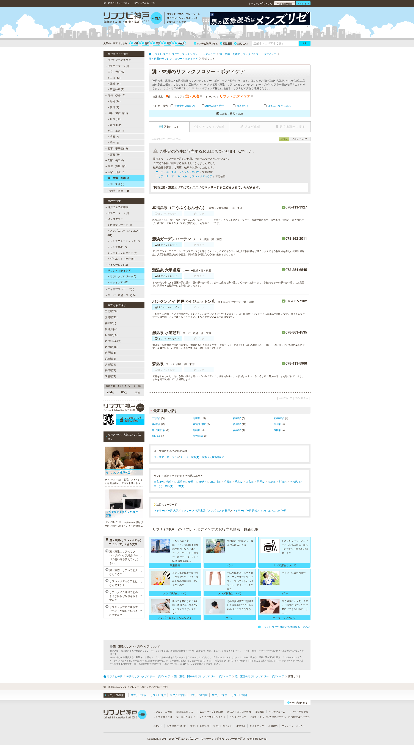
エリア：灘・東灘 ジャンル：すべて (178, 172)
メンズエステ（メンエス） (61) (124, 233)
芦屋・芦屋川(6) (117, 166)
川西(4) (283, 481)
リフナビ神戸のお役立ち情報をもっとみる (285, 627)
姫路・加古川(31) (118, 113)
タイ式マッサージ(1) (166, 457)
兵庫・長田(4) (116, 160)
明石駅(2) (110, 376)
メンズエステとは (162, 716)
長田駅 (277, 430)
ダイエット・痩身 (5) (122, 258)
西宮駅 (237, 424)
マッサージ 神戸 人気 (166, 510)
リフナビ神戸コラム (207, 43)
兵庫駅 (237, 430)
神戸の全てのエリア (119, 59)
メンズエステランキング (212, 716)
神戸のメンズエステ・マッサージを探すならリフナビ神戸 (209, 738)
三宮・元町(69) (116, 71)
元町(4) (170, 481)
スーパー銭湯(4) (189, 457)
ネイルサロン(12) (118, 264)
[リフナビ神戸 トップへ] (133, 18)
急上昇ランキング (185, 716)
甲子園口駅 (158, 430)
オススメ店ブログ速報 (239, 711)
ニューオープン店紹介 (211, 711)
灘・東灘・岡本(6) (118, 178)
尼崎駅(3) (110, 358)
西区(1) (169, 486)
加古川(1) (215, 481)
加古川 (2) (116, 125)
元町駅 (197, 418)
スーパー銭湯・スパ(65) (122, 295)
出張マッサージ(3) (118, 65)
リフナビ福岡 (239, 695)
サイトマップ (257, 726)
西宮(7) (250, 481)
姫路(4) (203, 481)
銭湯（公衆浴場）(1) (214, 457)
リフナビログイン (222, 726)
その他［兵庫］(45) (119, 190)
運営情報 (241, 726)
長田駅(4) (110, 370)
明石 (147, 43)
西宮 (169, 43)
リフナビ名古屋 (199, 695)
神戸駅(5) (110, 323)
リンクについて (238, 716)
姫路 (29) (115, 119)
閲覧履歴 (227, 43)
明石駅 (156, 436)
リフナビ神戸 (158, 695)
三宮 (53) (115, 77)
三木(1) (180, 486)
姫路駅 (156, 424)
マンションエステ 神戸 (273, 510)
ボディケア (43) (119, 282)
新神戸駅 (279, 418)
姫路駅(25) (111, 335)
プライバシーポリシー (293, 726)
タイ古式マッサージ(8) (121, 289)
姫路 (136, 43)
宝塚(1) (272, 481)
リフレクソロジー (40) (123, 276)
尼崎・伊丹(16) (116, 95)
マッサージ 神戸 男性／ (246, 510)
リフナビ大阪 (138, 695)
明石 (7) (114, 136)
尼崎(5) (181, 481)
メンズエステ (115, 219)
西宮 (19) (115, 154)
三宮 (158, 43)
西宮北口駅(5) (113, 340)
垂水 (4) (114, 142)
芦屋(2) (261, 481)
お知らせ (158, 726)
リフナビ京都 (177, 695)
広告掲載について (176, 726)
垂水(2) (239, 481)
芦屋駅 (277, 424)
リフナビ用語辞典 (298, 711)
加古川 (181, 43)
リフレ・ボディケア (119, 270)
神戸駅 (237, 418)
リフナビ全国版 (115, 695)
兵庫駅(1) (110, 364)
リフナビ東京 (219, 695)
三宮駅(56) (111, 311)
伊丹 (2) (114, 107)
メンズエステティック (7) (125, 241)
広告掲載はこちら (276, 716)
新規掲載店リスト (185, 711)
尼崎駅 (197, 430)
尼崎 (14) (115, 101)
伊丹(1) (192, 481)
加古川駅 (198, 436)
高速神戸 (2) (117, 89)
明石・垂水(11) (116, 130)
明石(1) (228, 481)
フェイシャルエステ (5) (123, 252)
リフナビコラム (277, 711)
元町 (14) (115, 83)
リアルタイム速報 (162, 711)
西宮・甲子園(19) (118, 148)
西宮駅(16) (111, 346)
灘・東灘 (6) (117, 184)
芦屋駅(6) (110, 352)
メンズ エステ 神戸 (219, 510)
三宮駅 (156, 418)
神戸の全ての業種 (118, 207)
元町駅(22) (111, 317)
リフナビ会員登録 (199, 726)
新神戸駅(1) (112, 329)
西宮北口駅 (199, 424)
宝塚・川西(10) (116, 172)
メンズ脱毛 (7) (118, 247)
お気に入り (243, 43)
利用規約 (273, 726)
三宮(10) (159, 481)
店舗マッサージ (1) (121, 224)
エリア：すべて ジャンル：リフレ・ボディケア (184, 176)
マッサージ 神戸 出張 (193, 510)
